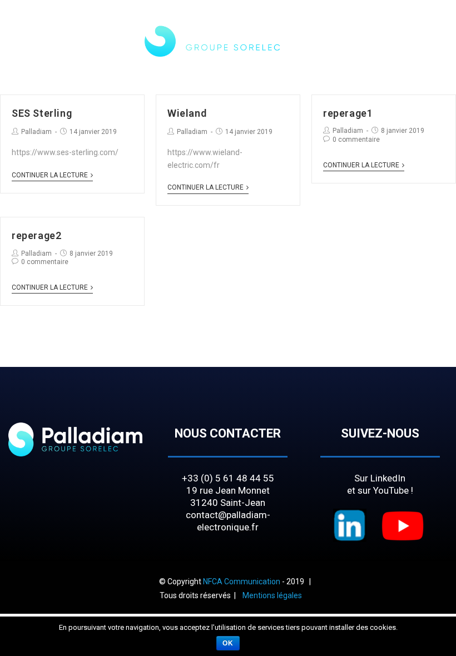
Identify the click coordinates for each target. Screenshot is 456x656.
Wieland (186, 113)
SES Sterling (42, 113)
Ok (228, 643)
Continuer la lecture (50, 175)
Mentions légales (272, 595)
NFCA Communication (241, 581)
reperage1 (348, 113)
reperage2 (36, 235)
